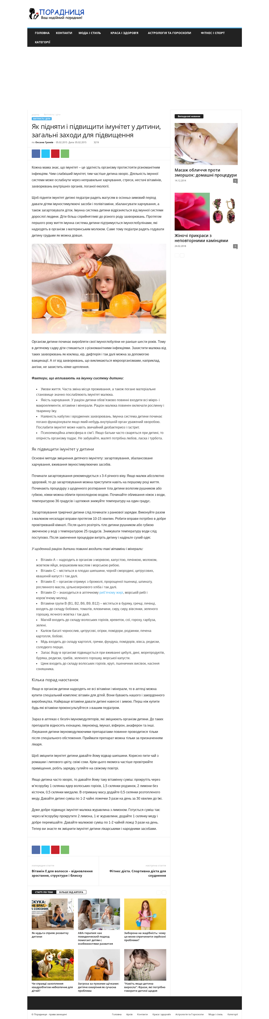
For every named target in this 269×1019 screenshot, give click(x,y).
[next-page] (164, 892)
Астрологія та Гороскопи (169, 33)
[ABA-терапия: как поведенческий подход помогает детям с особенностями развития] (99, 914)
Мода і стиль (90, 33)
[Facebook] (36, 153)
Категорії (42, 42)
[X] (45, 153)
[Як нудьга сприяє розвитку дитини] (53, 914)
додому (35, 114)
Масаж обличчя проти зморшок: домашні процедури (206, 172)
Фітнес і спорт (213, 33)
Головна (42, 33)
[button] (235, 37)
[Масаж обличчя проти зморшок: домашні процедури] (206, 144)
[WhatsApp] (65, 153)
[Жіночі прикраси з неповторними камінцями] (206, 212)
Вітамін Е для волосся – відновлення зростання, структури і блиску (62, 873)
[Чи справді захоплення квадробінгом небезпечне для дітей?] (53, 965)
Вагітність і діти (41, 118)
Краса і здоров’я (124, 33)
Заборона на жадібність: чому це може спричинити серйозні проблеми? (145, 936)
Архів (129, 1014)
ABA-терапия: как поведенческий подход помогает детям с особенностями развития (95, 938)
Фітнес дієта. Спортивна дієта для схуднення (137, 873)
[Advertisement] (134, 78)
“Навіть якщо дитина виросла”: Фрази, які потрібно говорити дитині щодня (144, 987)
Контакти (64, 33)
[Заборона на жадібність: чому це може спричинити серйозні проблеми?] (145, 914)
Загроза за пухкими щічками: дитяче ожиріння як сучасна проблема (98, 987)
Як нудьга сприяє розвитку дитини (50, 934)
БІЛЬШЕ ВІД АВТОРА (71, 892)
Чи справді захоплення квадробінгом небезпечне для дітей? (52, 987)
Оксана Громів (44, 142)
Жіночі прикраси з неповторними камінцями (201, 238)
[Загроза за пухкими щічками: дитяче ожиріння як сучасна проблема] (99, 965)
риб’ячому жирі (111, 592)
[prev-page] (159, 892)
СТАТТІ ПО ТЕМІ (44, 892)
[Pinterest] (55, 153)
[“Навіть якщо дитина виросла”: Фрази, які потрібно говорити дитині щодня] (145, 965)
